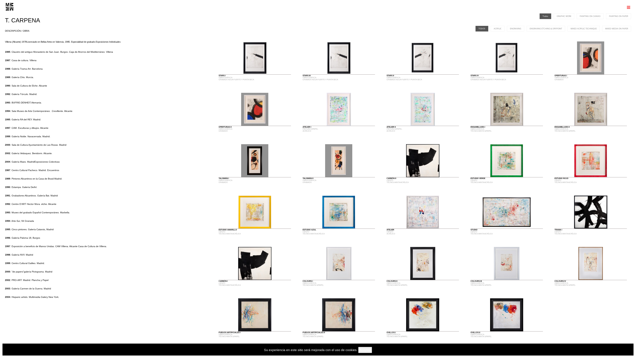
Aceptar (365, 350)
